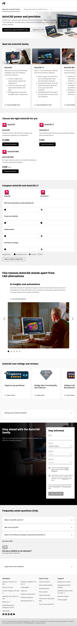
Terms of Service (66, 486)
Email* (50, 435)
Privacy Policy (56, 486)
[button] (38, 412)
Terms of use (35, 621)
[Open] (71, 446)
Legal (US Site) (43, 621)
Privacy (4, 621)
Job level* (51, 459)
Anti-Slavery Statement (16, 623)
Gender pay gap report (61, 621)
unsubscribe (65, 478)
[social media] (8, 614)
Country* (50, 443)
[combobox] (57, 446)
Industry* (50, 451)
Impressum (51, 621)
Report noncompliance (24, 621)
